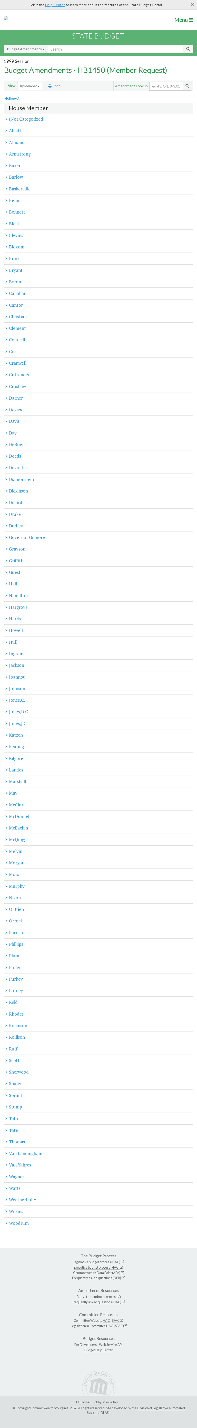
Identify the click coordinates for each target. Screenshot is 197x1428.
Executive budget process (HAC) (97, 1267)
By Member (28, 86)
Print (56, 86)
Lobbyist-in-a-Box (106, 1402)
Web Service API (111, 1345)
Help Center (55, 5)
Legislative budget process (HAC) (96, 1262)
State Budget (98, 36)
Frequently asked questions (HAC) (96, 1302)
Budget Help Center (98, 1350)
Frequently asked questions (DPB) (96, 1278)
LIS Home (83, 1402)
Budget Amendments (25, 49)
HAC (106, 1320)
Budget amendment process (97, 1297)
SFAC (116, 1320)
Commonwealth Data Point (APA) (96, 1273)
